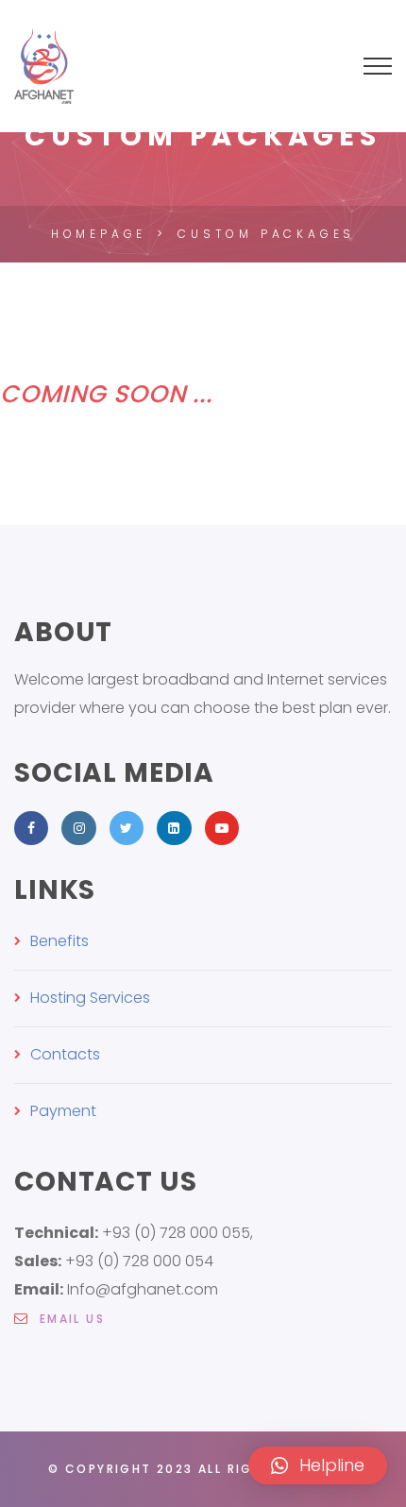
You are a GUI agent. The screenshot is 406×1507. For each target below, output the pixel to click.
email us (69, 1319)
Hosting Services (90, 997)
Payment (63, 1111)
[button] (317, 1465)
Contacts (65, 1054)
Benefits (59, 941)
